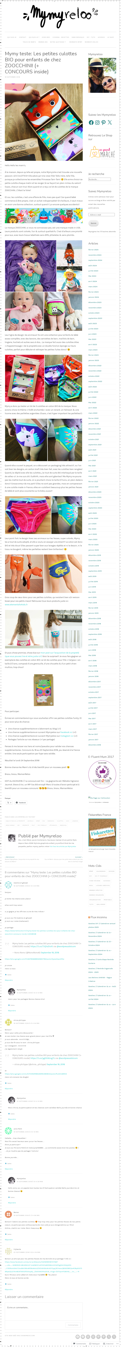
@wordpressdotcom (66, 946)
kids (67, 821)
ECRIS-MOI (46, 37)
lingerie (75, 821)
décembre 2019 (94, 555)
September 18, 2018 (50, 952)
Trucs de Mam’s (29, 42)
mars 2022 (92, 413)
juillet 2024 (93, 271)
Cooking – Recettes (61, 37)
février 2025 (93, 250)
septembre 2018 (95, 634)
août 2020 (92, 513)
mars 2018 (92, 666)
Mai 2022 (92, 402)
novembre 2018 (94, 624)
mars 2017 (92, 729)
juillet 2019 (93, 581)
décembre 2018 (94, 618)
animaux (31, 821)
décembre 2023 (94, 302)
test (33, 825)
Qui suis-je (11, 37)
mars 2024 (92, 286)
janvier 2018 (93, 676)
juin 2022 (92, 397)
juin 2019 (92, 587)
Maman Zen (43, 42)
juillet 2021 (93, 455)
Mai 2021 (92, 466)
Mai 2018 (92, 655)
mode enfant (10, 825)
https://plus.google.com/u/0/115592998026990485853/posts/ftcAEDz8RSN (36, 1074)
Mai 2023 (92, 339)
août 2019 (92, 576)
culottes (60, 821)
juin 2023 (92, 334)
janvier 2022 (93, 423)
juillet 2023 (93, 329)
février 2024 (93, 292)
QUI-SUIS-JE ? (34, 37)
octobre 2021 (93, 439)
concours (51, 821)
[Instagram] (97, 122)
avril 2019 (92, 597)
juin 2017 (92, 713)
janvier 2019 (93, 613)
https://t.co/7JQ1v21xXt (41, 946)
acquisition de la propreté (15, 821)
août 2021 (92, 450)
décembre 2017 (94, 682)
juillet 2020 (93, 518)
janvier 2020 (93, 550)
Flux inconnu (99, 917)
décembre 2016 (94, 745)
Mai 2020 (92, 529)
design (111, 871)
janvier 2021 (93, 487)
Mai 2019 (92, 592)
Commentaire (73, 1325)
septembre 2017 (95, 697)
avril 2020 (92, 534)
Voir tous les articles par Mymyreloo (63, 846)
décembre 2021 (94, 429)
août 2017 (92, 703)
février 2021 (93, 481)
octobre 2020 (93, 502)
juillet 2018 (93, 645)
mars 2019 (92, 603)
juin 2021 (92, 460)
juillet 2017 (93, 708)
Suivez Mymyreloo (99, 191)
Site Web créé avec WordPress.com (20, 1335)
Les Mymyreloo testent (25, 817)
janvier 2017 (93, 740)
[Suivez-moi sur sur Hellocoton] (99, 798)
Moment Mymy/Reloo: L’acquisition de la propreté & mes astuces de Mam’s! (22, 859)
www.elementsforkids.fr (16, 604)
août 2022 (92, 387)
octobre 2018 (93, 629)
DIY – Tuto (91, 37)
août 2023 (92, 323)
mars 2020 (92, 539)
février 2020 (93, 545)
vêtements (53, 825)
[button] (30, 266)
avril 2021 (92, 471)
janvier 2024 (93, 297)
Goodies (101, 37)
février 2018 (93, 671)
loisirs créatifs (103, 885)
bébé (38, 821)
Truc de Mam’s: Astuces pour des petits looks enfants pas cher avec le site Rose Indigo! (64, 859)
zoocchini (63, 825)
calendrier (101, 871)
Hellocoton (106, 802)
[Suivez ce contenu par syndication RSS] (89, 917)
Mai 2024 (92, 276)
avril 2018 (92, 660)
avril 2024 (92, 281)
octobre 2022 (93, 376)
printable (108, 900)
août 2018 (92, 639)
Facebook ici (66, 732)
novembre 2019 (94, 560)
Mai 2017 (92, 718)
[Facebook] (91, 122)
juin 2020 (92, 524)
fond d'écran (94, 881)
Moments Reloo (91, 42)
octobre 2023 (93, 313)
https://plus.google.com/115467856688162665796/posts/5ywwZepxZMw (34, 959)
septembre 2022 (95, 381)
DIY (90, 876)
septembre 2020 (95, 508)
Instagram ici (66, 736)
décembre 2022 (94, 366)
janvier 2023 (93, 360)
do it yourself (101, 876)
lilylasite (17, 1249)
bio (44, 821)
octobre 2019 (93, 566)
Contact (22, 37)
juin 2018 (92, 650)
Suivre (93, 223)
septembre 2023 (95, 318)
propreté (25, 825)
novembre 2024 (94, 255)
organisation (95, 900)
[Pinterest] (103, 122)
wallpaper (101, 904)
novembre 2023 (94, 308)
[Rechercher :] (99, 179)
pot (18, 825)
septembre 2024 (95, 260)
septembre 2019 (95, 571)
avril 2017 (92, 724)
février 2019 (93, 608)
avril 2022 (92, 408)
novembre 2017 (94, 687)
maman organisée (96, 895)
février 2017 (93, 734)
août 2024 (92, 265)
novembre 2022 (94, 371)
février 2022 (93, 418)
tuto (91, 904)
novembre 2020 (94, 497)
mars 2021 (92, 476)
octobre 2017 (93, 692)
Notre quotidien (57, 42)
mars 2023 (92, 350)
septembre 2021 (95, 445)
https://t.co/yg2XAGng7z (42, 1058)
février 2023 (93, 355)
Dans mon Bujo (78, 37)
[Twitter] (109, 1337)
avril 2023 (92, 344)
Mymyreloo (21, 990)
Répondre (9, 980)
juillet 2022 (93, 392)
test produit (42, 825)
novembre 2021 (94, 434)
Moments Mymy (75, 42)
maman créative (96, 890)
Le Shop (110, 37)
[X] (109, 122)
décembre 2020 (94, 492)
